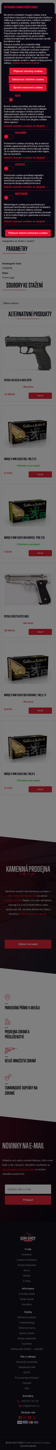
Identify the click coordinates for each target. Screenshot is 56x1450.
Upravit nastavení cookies (28, 87)
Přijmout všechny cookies (28, 71)
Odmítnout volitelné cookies (28, 79)
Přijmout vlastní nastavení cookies (28, 233)
